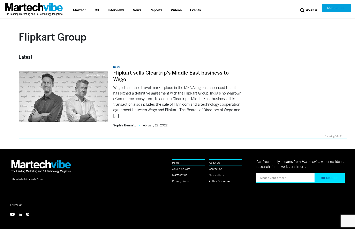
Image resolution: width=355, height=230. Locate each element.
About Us (214, 163)
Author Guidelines (219, 181)
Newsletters (216, 175)
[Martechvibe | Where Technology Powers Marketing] (34, 9)
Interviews (116, 10)
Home (175, 163)
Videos (176, 10)
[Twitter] (14, 213)
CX (97, 10)
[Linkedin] (22, 213)
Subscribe (336, 8)
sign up (332, 178)
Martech (79, 10)
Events (195, 10)
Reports (156, 10)
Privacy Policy (180, 181)
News (137, 10)
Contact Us (215, 169)
